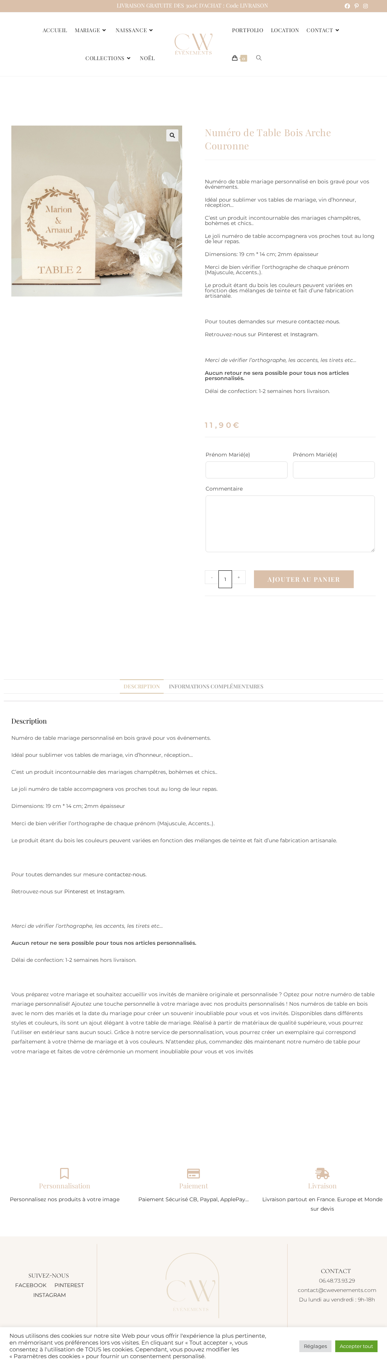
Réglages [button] (315, 1346)
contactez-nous (318, 321)
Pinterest (270, 334)
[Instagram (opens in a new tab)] (364, 6)
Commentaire (224, 488)
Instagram (303, 334)
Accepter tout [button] (356, 1346)
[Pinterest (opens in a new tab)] (356, 6)
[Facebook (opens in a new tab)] (347, 6)
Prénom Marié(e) (241, 454)
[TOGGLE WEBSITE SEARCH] (258, 58)
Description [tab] (142, 686)
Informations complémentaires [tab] (216, 686)
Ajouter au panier (304, 579)
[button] (172, 135)
